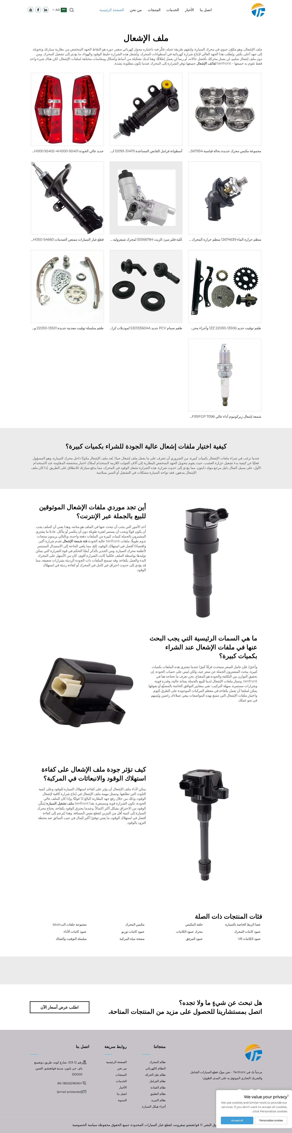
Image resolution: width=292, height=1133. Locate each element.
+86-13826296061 (69, 1083)
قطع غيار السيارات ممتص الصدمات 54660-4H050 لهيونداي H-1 (58, 239)
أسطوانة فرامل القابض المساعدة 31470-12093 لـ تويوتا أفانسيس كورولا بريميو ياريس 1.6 (119, 151)
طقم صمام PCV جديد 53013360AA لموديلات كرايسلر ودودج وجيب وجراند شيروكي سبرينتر (117, 328)
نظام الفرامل (157, 1081)
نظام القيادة (158, 1087)
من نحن (136, 10)
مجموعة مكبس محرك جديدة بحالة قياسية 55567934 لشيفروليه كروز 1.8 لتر (208, 151)
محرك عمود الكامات (189, 932)
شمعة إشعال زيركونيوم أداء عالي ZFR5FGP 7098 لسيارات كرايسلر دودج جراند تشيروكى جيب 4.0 (191, 416)
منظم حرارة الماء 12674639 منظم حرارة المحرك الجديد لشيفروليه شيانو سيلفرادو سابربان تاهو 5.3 (191, 239)
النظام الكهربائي (155, 1068)
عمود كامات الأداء (75, 932)
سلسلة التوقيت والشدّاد (71, 939)
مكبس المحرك (135, 924)
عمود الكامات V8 (249, 939)
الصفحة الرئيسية (112, 10)
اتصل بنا (206, 10)
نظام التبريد (158, 1100)
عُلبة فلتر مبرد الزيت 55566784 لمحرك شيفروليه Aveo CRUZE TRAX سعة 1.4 (126, 239)
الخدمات (172, 10)
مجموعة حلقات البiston (70, 924)
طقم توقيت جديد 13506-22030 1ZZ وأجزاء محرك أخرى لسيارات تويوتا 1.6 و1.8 (205, 328)
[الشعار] (258, 10)
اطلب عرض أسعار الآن (60, 1007)
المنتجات (154, 10)
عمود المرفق (194, 939)
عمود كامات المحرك (247, 932)
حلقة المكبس (194, 924)
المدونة (122, 1100)
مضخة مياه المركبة (132, 939)
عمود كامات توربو (133, 932)
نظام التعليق (158, 1094)
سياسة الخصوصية (84, 1125)
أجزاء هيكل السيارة (154, 1106)
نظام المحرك (157, 1062)
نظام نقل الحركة (155, 1075)
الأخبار (189, 10)
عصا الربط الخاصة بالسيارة (243, 924)
